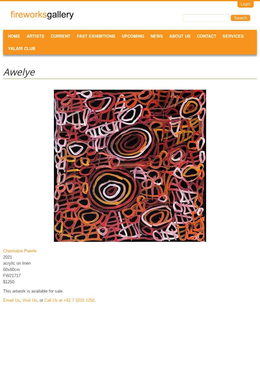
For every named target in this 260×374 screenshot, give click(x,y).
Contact (206, 36)
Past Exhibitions (96, 36)
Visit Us (30, 300)
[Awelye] (130, 241)
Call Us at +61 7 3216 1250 (69, 300)
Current (60, 36)
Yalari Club (21, 48)
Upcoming (133, 36)
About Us (180, 36)
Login (245, 4)
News (157, 36)
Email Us (11, 300)
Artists (35, 36)
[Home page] (42, 18)
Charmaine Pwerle (19, 250)
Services (233, 36)
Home (14, 36)
